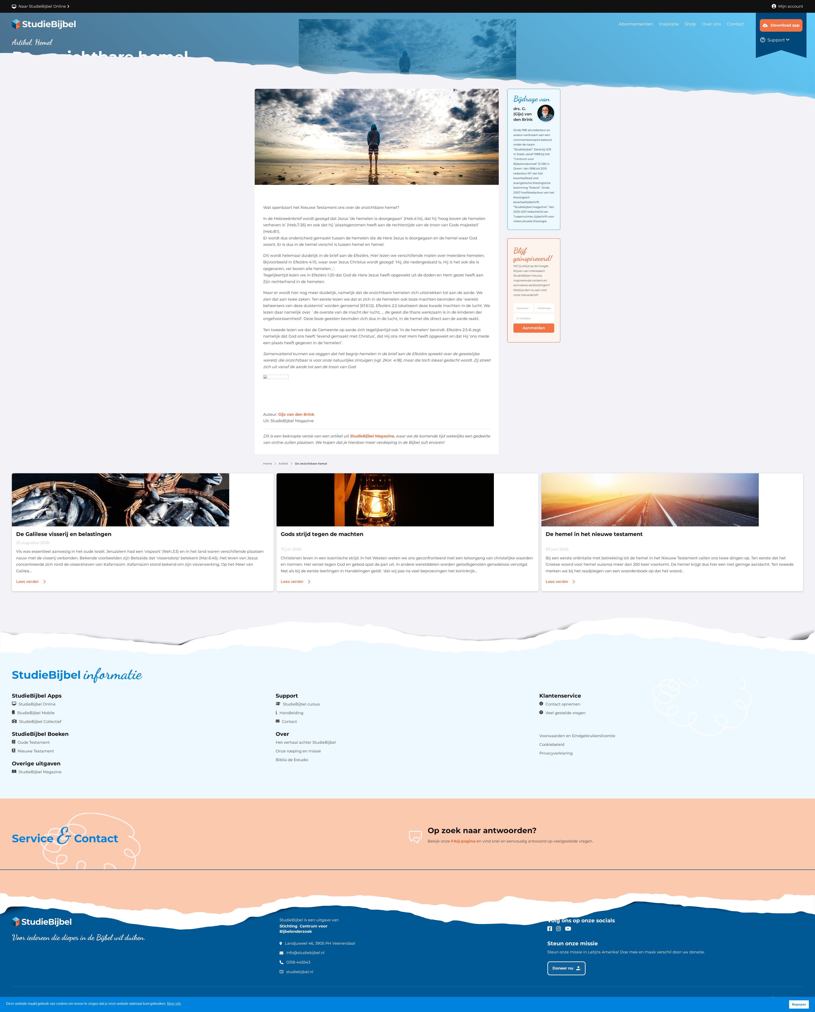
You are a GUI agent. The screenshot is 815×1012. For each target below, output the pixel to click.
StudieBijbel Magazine (40, 771)
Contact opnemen (562, 704)
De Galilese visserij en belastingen (63, 534)
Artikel (283, 463)
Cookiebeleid (551, 744)
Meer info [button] (174, 1003)
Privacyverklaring (556, 753)
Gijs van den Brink (296, 414)
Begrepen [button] (799, 1004)
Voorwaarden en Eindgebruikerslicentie (577, 735)
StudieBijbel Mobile (36, 712)
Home (267, 463)
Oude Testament (34, 742)
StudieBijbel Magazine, (372, 436)
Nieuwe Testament (36, 751)
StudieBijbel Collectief (40, 721)
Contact (735, 24)
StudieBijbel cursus (301, 704)
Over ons (711, 24)
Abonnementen (636, 24)
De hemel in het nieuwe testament (594, 534)
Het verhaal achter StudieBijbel (306, 742)
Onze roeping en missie (298, 751)
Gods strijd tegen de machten (322, 534)
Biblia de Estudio (292, 759)
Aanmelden (534, 328)
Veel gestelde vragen (565, 712)
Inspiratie (669, 24)
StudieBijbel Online (37, 704)
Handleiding (291, 712)
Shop (690, 24)
